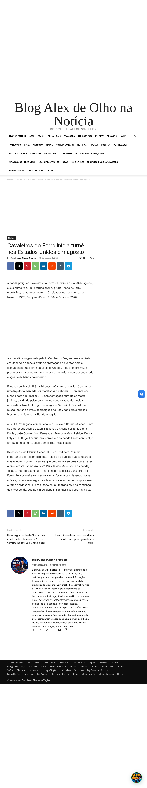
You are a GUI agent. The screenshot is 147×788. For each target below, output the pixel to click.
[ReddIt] (52, 266)
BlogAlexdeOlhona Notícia (23, 257)
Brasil (41, 136)
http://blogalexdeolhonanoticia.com (49, 565)
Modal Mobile (16, 170)
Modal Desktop (35, 170)
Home (50, 170)
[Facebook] (10, 266)
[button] (135, 136)
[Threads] (67, 630)
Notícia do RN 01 (65, 144)
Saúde (24, 153)
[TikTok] (48, 630)
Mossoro (38, 144)
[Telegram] (68, 266)
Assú (31, 136)
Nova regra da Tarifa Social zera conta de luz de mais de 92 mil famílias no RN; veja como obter (26, 539)
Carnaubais (54, 136)
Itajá (27, 144)
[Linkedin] (43, 266)
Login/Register (69, 153)
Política (105, 144)
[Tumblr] (60, 266)
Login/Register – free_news (53, 162)
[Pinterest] (27, 266)
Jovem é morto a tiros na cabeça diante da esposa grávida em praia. (74, 539)
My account (50, 153)
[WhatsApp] (35, 266)
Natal (49, 144)
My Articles (77, 162)
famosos (112, 136)
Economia (69, 136)
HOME (123, 136)
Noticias (82, 144)
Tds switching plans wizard (102, 162)
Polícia (94, 144)
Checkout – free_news (92, 153)
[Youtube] (61, 630)
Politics (13, 153)
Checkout (35, 153)
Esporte (99, 136)
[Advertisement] (73, 25)
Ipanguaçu (15, 144)
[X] (19, 266)
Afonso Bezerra (17, 136)
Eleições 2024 (85, 136)
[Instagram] (42, 630)
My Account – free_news (22, 162)
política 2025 (120, 144)
